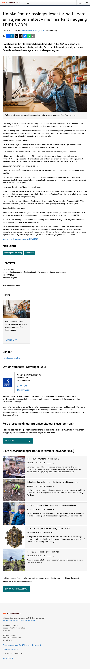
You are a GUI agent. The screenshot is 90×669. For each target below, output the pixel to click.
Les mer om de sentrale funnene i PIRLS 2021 (20, 239)
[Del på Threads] (20, 36)
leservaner (29, 253)
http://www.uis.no (24, 390)
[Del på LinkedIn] (12, 36)
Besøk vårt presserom (16, 589)
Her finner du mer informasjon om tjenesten (19, 620)
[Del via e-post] (33, 36)
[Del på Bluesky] (25, 36)
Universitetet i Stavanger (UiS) (33, 30)
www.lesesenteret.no (11, 358)
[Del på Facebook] (8, 36)
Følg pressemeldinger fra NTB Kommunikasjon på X (22, 645)
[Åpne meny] (28, 2)
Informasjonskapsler (10, 649)
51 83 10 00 (22, 386)
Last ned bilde (11, 340)
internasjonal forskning (13, 253)
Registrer (9, 441)
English (10, 658)
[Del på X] (16, 36)
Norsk (5, 658)
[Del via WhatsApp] (29, 36)
